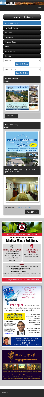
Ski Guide (8, 32)
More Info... (11, 116)
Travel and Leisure (11, 23)
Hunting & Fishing (11, 28)
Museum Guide (10, 42)
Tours (7, 47)
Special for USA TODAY (25, 207)
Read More (32, 211)
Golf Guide (9, 37)
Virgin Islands (10, 51)
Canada (8, 56)
